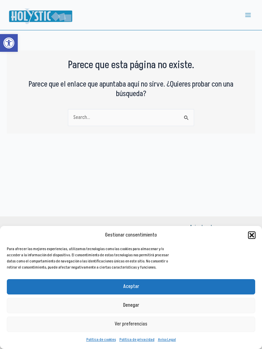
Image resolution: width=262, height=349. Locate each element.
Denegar (131, 305)
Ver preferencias (131, 324)
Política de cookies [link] (101, 340)
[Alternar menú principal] (248, 15)
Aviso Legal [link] (167, 340)
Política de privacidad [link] (137, 340)
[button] (251, 235)
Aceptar (131, 286)
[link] (9, 43)
